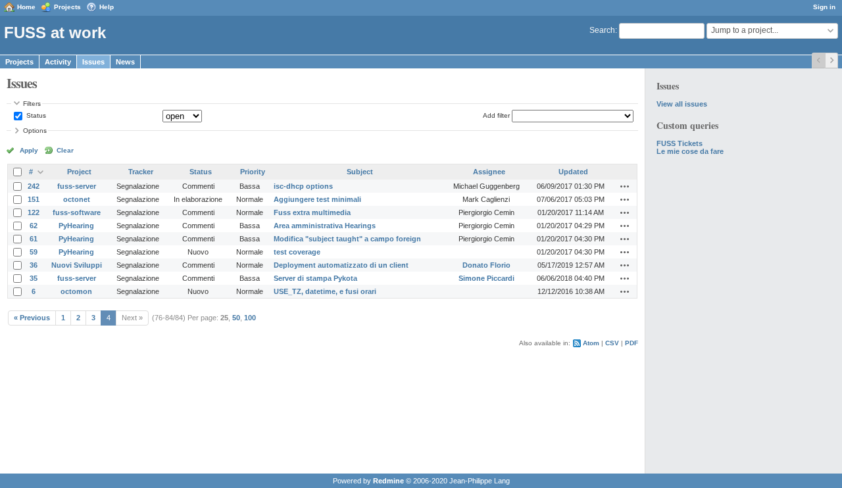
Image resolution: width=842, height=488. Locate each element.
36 (33, 265)
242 (33, 186)
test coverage (297, 252)
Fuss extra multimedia (312, 212)
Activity (58, 62)
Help (106, 7)
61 (33, 239)
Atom (591, 343)
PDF (631, 343)
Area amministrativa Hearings (325, 226)
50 (236, 318)
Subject (360, 172)
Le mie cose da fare (690, 151)
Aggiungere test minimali (317, 199)
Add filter (496, 115)
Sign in (824, 7)
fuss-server (76, 186)
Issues (93, 62)
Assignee (489, 172)
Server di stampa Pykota (315, 278)
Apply (29, 150)
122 (33, 212)
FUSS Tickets (679, 143)
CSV (612, 343)
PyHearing (76, 226)
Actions (625, 186)
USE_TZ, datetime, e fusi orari (325, 291)
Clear (65, 150)
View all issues (681, 104)
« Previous (32, 318)
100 (250, 318)
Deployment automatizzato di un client (341, 265)
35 (33, 278)
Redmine (388, 481)
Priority (252, 172)
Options (35, 130)
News (125, 62)
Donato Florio (486, 265)
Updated (573, 172)
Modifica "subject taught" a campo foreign (347, 239)
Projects (67, 7)
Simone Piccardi (486, 278)
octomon (76, 291)
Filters (32, 103)
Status (35, 115)
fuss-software (77, 212)
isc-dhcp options (303, 186)
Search (602, 30)
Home (26, 7)
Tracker (140, 172)
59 (33, 252)
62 (33, 226)
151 (33, 199)
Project (79, 172)
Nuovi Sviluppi (76, 265)
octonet (76, 199)
